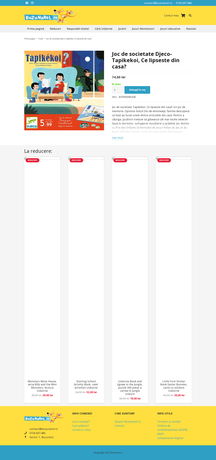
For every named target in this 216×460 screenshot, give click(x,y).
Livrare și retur (81, 429)
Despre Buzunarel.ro (128, 421)
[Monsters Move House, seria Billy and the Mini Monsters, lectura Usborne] (42, 267)
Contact (120, 425)
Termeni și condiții (169, 421)
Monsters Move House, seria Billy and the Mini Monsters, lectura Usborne (42, 386)
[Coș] (183, 15)
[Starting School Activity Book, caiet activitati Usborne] (86, 267)
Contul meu (171, 15)
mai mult (117, 137)
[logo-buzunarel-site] (50, 15)
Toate (40, 38)
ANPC (160, 434)
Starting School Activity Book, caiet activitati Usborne (86, 384)
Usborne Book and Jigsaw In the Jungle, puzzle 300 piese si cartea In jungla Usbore (130, 387)
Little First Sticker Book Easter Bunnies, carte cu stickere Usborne (173, 386)
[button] (190, 15)
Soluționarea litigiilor (170, 438)
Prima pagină (29, 38)
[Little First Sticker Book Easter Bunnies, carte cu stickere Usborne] (174, 267)
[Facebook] (27, 3)
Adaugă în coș (137, 89)
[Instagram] (32, 3)
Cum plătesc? (80, 425)
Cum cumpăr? (81, 421)
